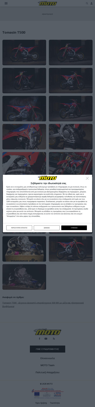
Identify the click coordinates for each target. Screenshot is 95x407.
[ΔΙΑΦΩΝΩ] (88, 179)
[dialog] (47, 203)
